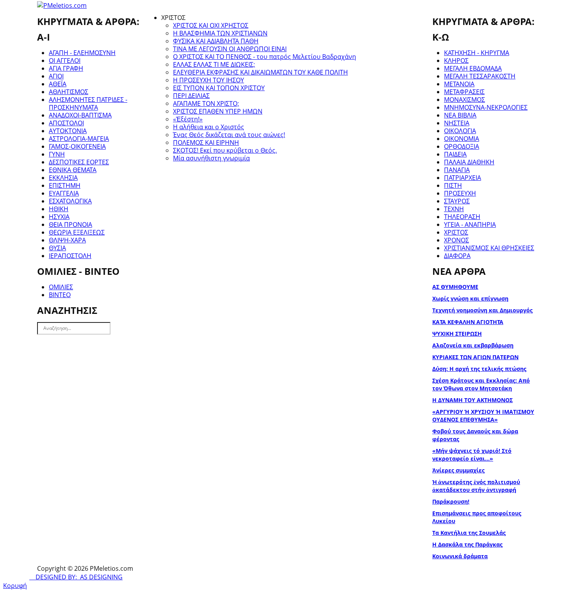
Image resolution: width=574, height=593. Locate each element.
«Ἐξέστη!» (188, 119)
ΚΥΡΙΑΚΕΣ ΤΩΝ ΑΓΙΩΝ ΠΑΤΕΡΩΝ (475, 357)
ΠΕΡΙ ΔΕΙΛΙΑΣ (191, 95)
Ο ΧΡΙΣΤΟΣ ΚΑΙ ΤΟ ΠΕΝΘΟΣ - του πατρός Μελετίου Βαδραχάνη (264, 56)
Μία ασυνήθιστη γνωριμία (211, 158)
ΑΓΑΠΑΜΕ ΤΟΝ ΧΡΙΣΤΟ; (206, 103)
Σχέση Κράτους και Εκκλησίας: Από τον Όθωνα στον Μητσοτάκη (481, 384)
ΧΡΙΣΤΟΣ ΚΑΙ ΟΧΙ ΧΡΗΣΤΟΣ (210, 25)
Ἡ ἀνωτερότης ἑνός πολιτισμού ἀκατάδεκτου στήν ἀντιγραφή (476, 485)
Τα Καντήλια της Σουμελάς (469, 532)
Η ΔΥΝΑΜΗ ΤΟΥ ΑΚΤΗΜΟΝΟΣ (472, 400)
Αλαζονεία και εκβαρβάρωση (472, 345)
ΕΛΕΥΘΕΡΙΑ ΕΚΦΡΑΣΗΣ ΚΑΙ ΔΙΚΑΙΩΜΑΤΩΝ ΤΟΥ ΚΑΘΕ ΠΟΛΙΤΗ (260, 72)
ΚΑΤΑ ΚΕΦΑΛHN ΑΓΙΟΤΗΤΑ (467, 322)
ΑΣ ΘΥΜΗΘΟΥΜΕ (455, 286)
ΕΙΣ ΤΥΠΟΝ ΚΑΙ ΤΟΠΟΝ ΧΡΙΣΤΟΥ (219, 88)
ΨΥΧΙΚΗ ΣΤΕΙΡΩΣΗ (457, 333)
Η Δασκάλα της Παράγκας (467, 544)
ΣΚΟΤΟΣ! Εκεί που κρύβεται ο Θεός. (225, 150)
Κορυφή (15, 585)
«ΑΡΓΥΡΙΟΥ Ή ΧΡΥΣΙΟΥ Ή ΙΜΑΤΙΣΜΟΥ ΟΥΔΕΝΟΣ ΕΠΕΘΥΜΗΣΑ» (483, 415)
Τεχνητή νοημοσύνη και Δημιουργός (482, 310)
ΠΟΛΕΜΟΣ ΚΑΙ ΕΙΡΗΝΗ (206, 142)
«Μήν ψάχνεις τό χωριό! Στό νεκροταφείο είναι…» (472, 454)
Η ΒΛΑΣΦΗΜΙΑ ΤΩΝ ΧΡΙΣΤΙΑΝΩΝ (220, 33)
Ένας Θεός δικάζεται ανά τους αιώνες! (229, 134)
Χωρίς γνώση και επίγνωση (470, 298)
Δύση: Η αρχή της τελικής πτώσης (479, 368)
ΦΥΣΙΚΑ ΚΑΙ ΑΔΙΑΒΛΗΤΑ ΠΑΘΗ (215, 41)
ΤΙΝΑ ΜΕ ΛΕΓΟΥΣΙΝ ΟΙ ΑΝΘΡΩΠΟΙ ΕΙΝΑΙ (230, 49)
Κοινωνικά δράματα (460, 556)
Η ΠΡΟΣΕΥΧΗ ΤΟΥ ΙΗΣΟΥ (208, 80)
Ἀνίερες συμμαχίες (458, 470)
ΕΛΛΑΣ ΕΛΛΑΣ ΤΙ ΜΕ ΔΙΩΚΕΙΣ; (214, 64)
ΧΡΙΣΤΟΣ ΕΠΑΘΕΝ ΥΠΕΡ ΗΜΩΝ (217, 111)
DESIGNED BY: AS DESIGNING (76, 577)
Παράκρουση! (450, 501)
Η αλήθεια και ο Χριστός (208, 127)
